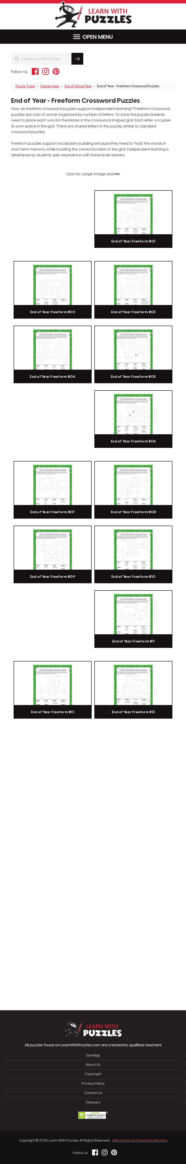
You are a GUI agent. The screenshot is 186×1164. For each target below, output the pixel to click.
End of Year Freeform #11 (133, 641)
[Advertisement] (71, 793)
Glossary (93, 1102)
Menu (105, 37)
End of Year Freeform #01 (133, 241)
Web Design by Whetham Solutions (139, 1140)
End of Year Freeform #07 (52, 512)
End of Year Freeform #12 (52, 712)
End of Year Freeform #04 (52, 377)
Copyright (93, 1074)
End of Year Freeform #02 (52, 312)
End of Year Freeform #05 (133, 377)
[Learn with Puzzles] (93, 1035)
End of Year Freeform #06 (133, 441)
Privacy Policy (93, 1084)
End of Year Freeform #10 (133, 577)
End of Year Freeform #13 (133, 712)
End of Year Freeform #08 (133, 512)
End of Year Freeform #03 (133, 312)
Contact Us (93, 1093)
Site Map (93, 1055)
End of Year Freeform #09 (52, 577)
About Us (93, 1065)
